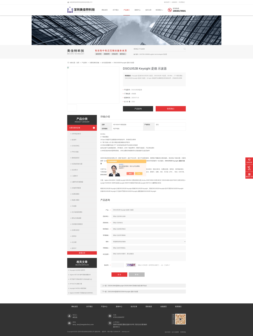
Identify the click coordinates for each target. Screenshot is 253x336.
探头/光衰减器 (76, 218)
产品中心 (104, 306)
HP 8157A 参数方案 (76, 284)
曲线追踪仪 (75, 158)
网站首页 (105, 10)
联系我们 (182, 2)
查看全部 (82, 253)
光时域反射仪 (76, 134)
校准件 (74, 140)
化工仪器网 (175, 332)
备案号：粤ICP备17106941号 (111, 331)
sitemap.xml (125, 331)
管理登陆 (183, 332)
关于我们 (116, 10)
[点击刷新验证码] (131, 265)
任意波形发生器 (77, 164)
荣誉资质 (149, 306)
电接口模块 (75, 200)
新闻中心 (138, 10)
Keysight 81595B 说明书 (77, 270)
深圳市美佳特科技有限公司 (83, 2)
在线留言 (174, 2)
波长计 (74, 248)
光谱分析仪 (75, 230)
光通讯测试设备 (94, 62)
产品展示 (127, 10)
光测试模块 (75, 194)
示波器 (74, 206)
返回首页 (167, 2)
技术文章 (148, 10)
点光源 (74, 242)
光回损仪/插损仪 (77, 224)
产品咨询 (138, 109)
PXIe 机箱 (75, 152)
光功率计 (75, 170)
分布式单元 (75, 146)
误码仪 (74, 236)
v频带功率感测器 (77, 182)
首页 (77, 62)
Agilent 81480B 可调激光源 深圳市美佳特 (82, 293)
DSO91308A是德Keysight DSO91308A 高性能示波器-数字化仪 (127, 285)
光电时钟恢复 (76, 188)
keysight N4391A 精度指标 (78, 288)
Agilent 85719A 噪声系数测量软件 (80, 274)
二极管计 (75, 176)
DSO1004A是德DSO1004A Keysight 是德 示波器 (123, 291)
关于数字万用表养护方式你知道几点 (81, 279)
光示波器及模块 (106, 62)
